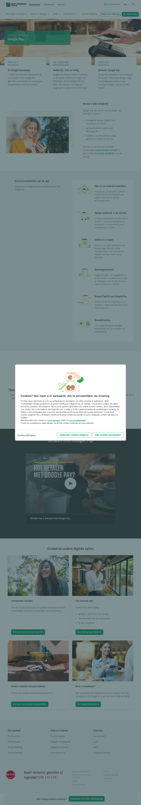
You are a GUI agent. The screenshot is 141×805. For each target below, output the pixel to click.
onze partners (54, 420)
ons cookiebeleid (77, 420)
